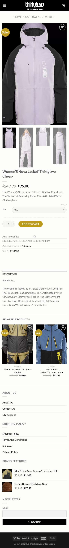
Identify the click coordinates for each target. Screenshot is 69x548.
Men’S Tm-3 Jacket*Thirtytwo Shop (51, 371)
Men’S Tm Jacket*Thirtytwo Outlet (17, 371)
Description (9, 274)
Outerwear (33, 16)
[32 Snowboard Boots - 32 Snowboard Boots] (34, 6)
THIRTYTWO (13, 251)
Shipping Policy (10, 433)
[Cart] (63, 5)
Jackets (50, 16)
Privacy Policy (10, 451)
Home (18, 16)
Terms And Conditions (14, 439)
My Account (9, 414)
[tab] (34, 274)
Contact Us (8, 408)
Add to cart (30, 223)
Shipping (7, 445)
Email (5, 507)
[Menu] (4, 5)
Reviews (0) (8, 280)
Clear (64, 205)
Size (4, 209)
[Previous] (2, 354)
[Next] (66, 354)
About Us (7, 402)
